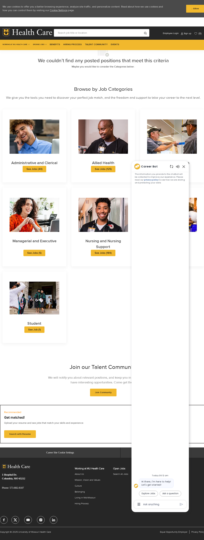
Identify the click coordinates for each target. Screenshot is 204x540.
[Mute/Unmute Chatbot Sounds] (177, 166)
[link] (27, 32)
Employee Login (171, 33)
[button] (145, 33)
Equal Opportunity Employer (173, 532)
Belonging (80, 491)
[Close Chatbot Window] (184, 166)
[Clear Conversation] (171, 166)
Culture (78, 486)
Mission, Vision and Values (87, 480)
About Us (79, 474)
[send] (181, 504)
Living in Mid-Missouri (85, 497)
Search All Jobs (120, 474)
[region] (160, 335)
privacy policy (151, 179)
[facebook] (4, 520)
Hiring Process (82, 503)
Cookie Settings (58, 10)
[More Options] (139, 504)
